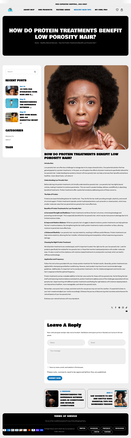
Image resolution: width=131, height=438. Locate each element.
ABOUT (8, 140)
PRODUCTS (9, 136)
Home (37, 43)
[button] (122, 10)
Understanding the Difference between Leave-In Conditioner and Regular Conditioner (72, 400)
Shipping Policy (80, 421)
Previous (66, 391)
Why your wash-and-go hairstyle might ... (29, 118)
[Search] (35, 71)
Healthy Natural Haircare (48, 43)
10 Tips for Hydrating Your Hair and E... (28, 92)
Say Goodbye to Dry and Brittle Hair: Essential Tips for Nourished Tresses (101, 400)
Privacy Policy (70, 421)
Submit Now (55, 378)
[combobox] (22, 71)
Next (109, 393)
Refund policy (61, 421)
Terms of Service (51, 421)
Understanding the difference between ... (28, 105)
